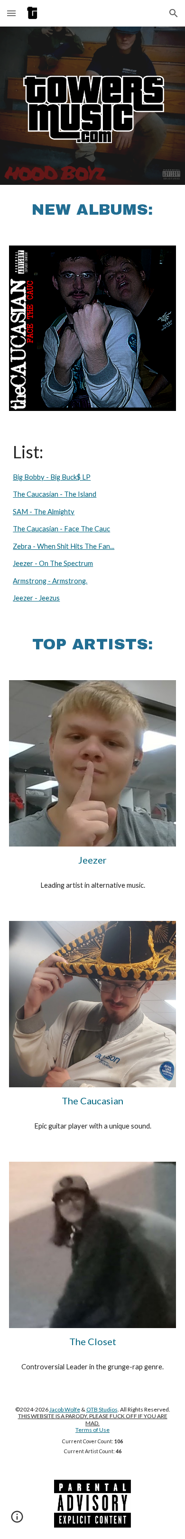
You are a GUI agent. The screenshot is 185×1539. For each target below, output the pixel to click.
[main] (92, 209)
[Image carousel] (92, 328)
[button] (11, 13)
